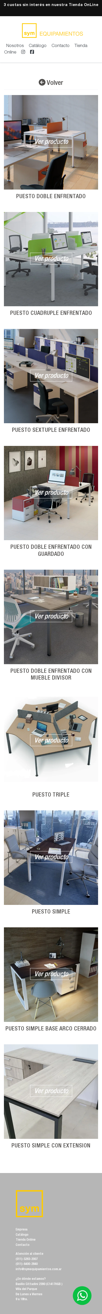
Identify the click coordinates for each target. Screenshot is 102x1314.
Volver (54, 83)
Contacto (61, 46)
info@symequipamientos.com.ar (38, 1269)
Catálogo (38, 46)
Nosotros (15, 46)
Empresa (21, 1229)
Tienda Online (26, 1240)
